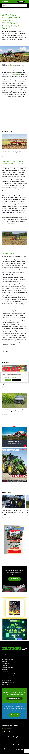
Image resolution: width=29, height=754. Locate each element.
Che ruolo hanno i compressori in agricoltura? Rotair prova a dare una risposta (12, 512)
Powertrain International (8, 667)
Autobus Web (5, 661)
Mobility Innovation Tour (8, 682)
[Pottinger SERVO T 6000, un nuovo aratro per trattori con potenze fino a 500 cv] (14, 141)
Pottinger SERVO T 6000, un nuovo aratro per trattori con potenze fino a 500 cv (14, 152)
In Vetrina (11, 386)
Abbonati (21, 1)
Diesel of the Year (6, 678)
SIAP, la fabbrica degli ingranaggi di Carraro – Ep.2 (14, 383)
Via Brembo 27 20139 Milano (10, 725)
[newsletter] (14, 629)
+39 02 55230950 (7, 728)
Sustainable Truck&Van (7, 659)
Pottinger (5, 351)
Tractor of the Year (6, 680)
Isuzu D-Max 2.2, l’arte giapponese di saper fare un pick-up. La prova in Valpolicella (14, 411)
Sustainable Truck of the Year (9, 674)
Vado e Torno (5, 655)
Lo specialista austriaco (15, 74)
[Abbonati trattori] (14, 608)
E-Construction (5, 671)
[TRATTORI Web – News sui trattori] (6, 1)
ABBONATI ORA (14, 579)
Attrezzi (11, 156)
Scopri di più (14, 715)
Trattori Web (5, 669)
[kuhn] (14, 436)
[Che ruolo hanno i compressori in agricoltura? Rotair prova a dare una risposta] (13, 501)
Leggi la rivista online (14, 698)
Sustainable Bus (6, 663)
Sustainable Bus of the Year (9, 676)
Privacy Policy (10, 735)
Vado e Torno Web (6, 657)
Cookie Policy (18, 735)
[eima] (14, 65)
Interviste (15, 386)
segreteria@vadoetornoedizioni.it (12, 731)
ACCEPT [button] (8, 379)
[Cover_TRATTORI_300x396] (14, 465)
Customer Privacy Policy (14, 737)
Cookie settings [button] (16, 379)
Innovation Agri (6, 684)
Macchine (15, 414)
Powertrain (4, 665)
